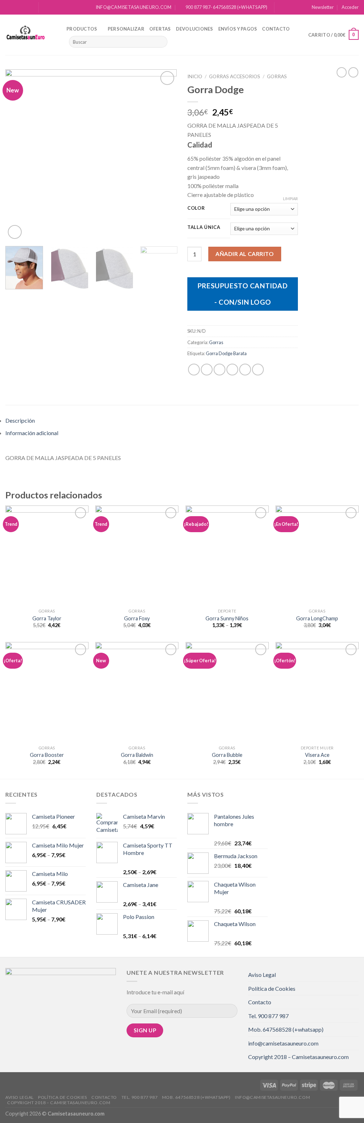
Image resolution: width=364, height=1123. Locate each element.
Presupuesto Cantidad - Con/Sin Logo (243, 294)
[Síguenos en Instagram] (16, 7)
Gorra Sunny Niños (226, 618)
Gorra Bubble (227, 755)
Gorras (277, 76)
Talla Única (203, 227)
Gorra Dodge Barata (226, 353)
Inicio (194, 76)
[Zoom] (15, 232)
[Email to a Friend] (219, 369)
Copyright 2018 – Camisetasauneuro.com (298, 1056)
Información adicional (31, 432)
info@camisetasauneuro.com (283, 1043)
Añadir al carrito (244, 253)
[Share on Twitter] (207, 369)
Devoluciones (194, 29)
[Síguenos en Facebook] (9, 7)
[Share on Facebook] (194, 369)
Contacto (276, 29)
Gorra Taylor (46, 618)
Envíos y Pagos (237, 29)
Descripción (20, 420)
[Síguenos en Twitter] (22, 7)
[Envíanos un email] (29, 7)
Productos (81, 29)
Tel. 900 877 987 (268, 1015)
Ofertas (160, 29)
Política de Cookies (271, 988)
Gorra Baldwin (137, 755)
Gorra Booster (47, 755)
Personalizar (126, 29)
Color (196, 208)
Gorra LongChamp (317, 618)
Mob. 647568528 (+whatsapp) (285, 1029)
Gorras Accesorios (234, 76)
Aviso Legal (262, 974)
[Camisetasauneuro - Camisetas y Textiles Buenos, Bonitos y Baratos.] (30, 35)
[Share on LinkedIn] (258, 369)
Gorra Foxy (137, 618)
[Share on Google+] (245, 369)
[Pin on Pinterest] (232, 369)
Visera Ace (317, 755)
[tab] (182, 420)
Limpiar (290, 198)
